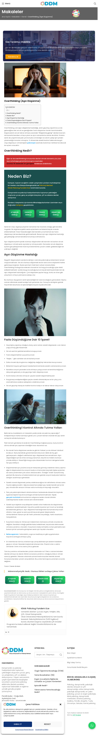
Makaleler (16, 17)
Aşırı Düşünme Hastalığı (15, 118)
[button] (60, 704)
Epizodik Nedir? (40, 685)
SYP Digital (77, 715)
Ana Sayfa (6, 17)
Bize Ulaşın (71, 653)
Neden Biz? (11, 116)
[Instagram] (8, 632)
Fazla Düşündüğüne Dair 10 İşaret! (19, 120)
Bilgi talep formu (74, 662)
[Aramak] (95, 3)
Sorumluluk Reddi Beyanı (24, 730)
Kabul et (18, 724)
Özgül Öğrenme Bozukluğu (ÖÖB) (48, 671)
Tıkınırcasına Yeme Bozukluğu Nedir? (47, 691)
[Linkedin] (6, 632)
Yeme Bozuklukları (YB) (44, 675)
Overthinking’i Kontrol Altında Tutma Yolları (22, 123)
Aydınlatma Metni (41, 730)
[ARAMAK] (61, 654)
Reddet (47, 724)
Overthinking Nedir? (14, 113)
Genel (24, 17)
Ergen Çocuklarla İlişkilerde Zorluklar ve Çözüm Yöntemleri (47, 680)
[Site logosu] (49, 3)
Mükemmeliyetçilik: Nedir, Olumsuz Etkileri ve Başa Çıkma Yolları (36, 571)
